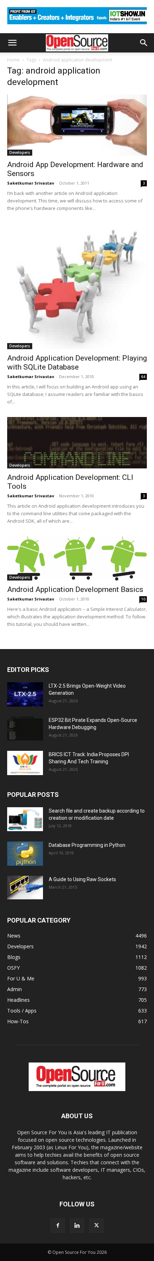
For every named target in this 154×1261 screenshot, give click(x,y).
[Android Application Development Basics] (77, 558)
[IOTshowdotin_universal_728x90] (77, 25)
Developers (19, 152)
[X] (96, 1226)
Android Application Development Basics (75, 589)
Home (13, 60)
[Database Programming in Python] (25, 853)
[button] (12, 42)
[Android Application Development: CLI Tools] (77, 442)
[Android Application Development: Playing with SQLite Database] (77, 286)
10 (143, 599)
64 (143, 376)
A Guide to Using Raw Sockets (82, 879)
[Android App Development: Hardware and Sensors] (77, 125)
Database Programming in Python (87, 845)
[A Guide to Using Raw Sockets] (25, 887)
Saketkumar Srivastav (30, 183)
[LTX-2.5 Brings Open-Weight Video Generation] (25, 694)
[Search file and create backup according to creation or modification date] (25, 819)
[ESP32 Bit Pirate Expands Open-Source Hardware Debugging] (25, 729)
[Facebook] (57, 1226)
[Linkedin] (77, 1226)
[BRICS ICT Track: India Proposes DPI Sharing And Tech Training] (25, 763)
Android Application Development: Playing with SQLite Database (77, 362)
